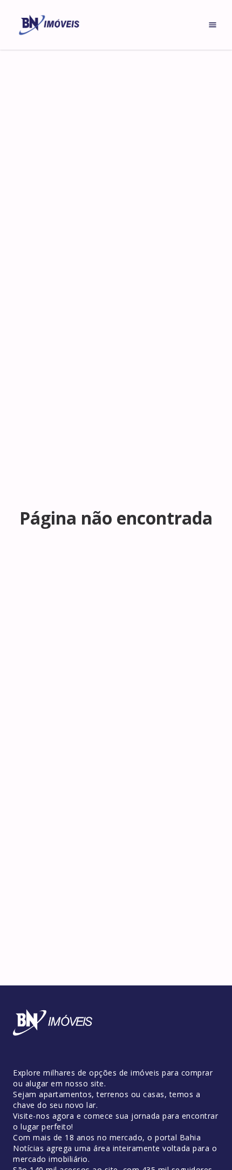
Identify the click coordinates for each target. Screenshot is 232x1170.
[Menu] (212, 25)
